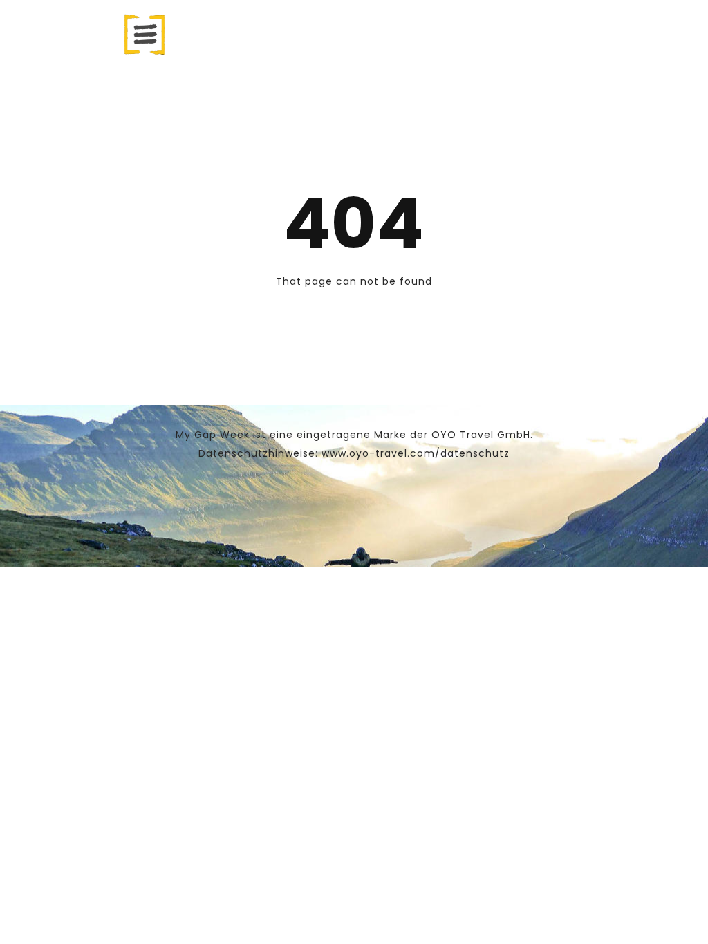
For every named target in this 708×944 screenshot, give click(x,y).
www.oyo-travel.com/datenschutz (416, 453)
